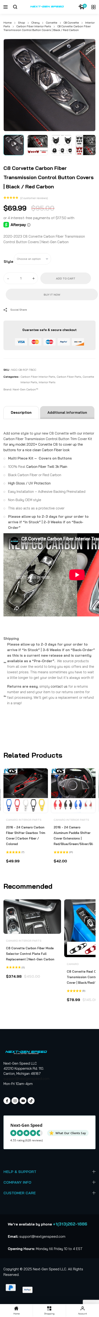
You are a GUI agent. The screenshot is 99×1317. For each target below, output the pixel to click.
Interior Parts (47, 382)
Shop (21, 22)
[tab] (21, 412)
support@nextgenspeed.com (26, 1078)
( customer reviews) (34, 198)
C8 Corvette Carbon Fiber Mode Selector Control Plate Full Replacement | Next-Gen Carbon (30, 953)
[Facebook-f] (6, 1100)
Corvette (51, 22)
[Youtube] (23, 1100)
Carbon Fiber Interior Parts (33, 26)
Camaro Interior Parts (23, 819)
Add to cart (65, 278)
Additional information (67, 412)
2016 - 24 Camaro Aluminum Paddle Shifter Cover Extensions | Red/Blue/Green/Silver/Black (73, 835)
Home (7, 22)
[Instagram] (15, 1100)
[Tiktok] (31, 1100)
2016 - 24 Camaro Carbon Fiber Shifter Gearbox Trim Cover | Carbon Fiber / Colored (25, 835)
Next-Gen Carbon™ (25, 389)
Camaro (73, 964)
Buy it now (52, 294)
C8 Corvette (71, 22)
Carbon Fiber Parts (69, 376)
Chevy (35, 22)
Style (8, 261)
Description (21, 412)
